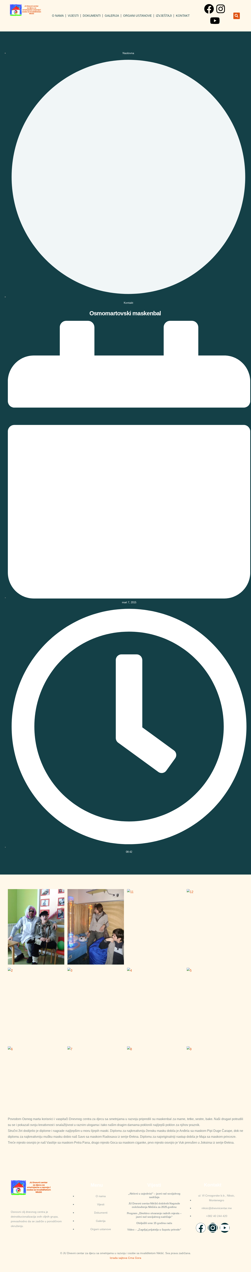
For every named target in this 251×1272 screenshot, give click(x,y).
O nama (58, 15)
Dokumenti (92, 15)
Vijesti (73, 15)
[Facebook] (209, 9)
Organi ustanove (137, 15)
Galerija (112, 15)
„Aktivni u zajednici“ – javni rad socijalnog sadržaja (154, 1195)
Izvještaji (164, 15)
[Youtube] (215, 21)
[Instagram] (221, 9)
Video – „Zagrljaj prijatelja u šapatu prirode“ (154, 1229)
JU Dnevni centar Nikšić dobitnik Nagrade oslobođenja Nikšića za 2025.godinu (154, 1205)
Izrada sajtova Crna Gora (125, 1257)
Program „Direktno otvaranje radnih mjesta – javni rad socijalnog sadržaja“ (154, 1215)
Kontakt (183, 15)
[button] (236, 16)
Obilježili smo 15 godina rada (154, 1223)
